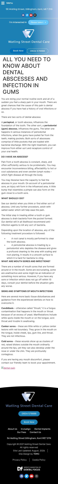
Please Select (37, 22)
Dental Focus (32, 469)
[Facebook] (23, 15)
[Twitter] (27, 15)
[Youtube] (31, 15)
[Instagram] (35, 15)
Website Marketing (31, 467)
